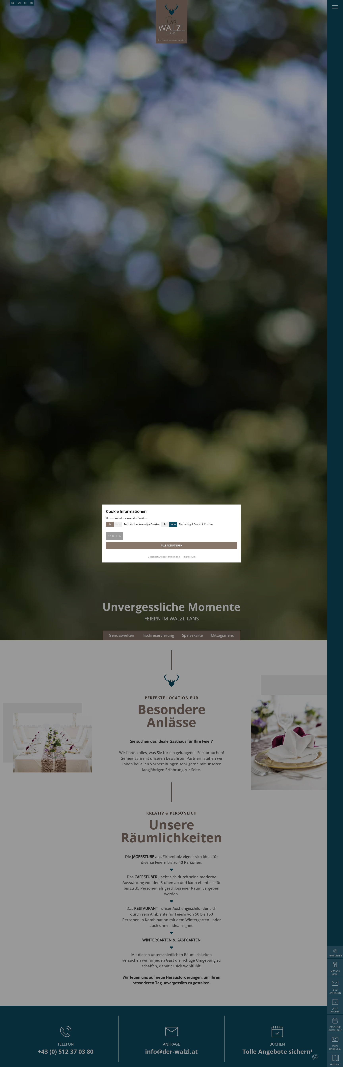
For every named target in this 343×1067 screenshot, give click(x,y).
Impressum (189, 556)
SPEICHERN (114, 536)
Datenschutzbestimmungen (164, 556)
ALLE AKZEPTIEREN (171, 545)
